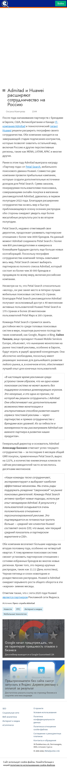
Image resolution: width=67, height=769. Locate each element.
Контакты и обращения (45, 740)
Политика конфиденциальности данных (44, 719)
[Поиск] (52, 4)
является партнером (15, 597)
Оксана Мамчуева (15, 111)
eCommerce (8, 725)
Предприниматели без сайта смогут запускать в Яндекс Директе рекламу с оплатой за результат (31, 685)
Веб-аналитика (9, 716)
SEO (4, 708)
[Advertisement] (33, 16)
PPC (18, 609)
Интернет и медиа (33, 609)
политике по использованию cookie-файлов (32, 765)
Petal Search (33, 166)
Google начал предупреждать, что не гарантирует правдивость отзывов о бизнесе (31, 646)
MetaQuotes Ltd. (52, 750)
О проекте (38, 708)
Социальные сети (10, 712)
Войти (60, 3)
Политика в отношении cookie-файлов (45, 728)
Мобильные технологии (15, 614)
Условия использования (45, 712)
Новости (8, 609)
